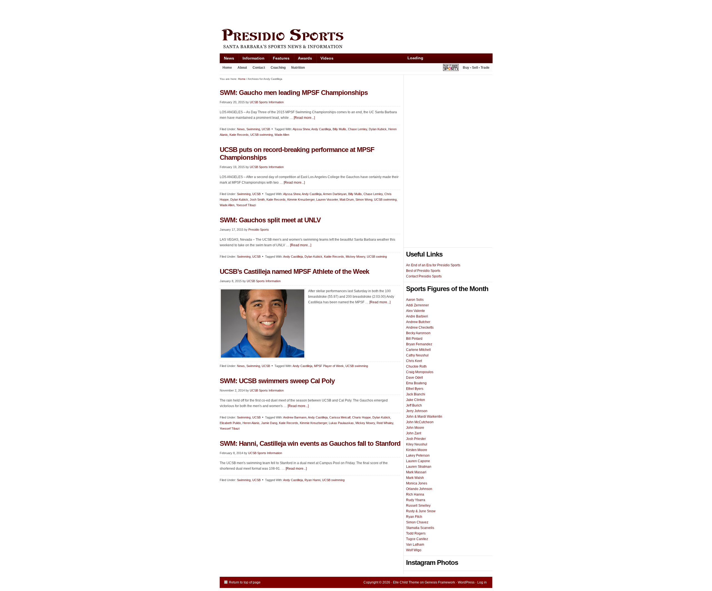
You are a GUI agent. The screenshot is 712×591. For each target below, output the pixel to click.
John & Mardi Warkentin (424, 416)
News (227, 59)
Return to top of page (245, 582)
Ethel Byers (414, 389)
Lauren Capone (418, 461)
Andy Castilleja (321, 129)
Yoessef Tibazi (246, 205)
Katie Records (239, 134)
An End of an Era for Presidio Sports (433, 265)
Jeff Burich (414, 405)
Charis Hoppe (361, 417)
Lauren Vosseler (327, 199)
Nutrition (298, 68)
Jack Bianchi (415, 394)
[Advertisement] (321, 13)
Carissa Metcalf (339, 417)
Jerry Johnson (416, 411)
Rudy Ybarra (415, 500)
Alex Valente (415, 311)
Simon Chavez (417, 522)
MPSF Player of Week (329, 366)
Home (227, 68)
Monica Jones (416, 483)
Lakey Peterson (418, 455)
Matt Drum (347, 199)
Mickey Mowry (355, 256)
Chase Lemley (357, 129)
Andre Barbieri (417, 316)
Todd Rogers (416, 533)
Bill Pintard (414, 339)
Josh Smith (257, 199)
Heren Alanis (251, 423)
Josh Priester (416, 439)
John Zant (413, 433)
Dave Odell (414, 378)
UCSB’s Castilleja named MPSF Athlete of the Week (294, 271)
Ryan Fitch (414, 517)
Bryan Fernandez (419, 344)
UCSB (266, 129)
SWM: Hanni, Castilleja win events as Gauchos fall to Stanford (310, 443)
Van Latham (415, 544)
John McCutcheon (420, 422)
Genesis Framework (440, 582)
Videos (326, 58)
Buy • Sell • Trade (476, 68)
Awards (303, 59)
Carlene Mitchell (418, 350)
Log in (482, 582)
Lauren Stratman (418, 467)
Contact (259, 68)
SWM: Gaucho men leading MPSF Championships (294, 92)
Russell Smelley (418, 506)
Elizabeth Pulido (230, 423)
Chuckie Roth (416, 366)
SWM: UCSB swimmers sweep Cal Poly (277, 381)
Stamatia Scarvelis (420, 528)
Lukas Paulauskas (341, 423)
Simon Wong (363, 199)
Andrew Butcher (418, 322)
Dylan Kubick (378, 129)
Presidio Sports (356, 39)
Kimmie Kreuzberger (301, 199)
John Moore (415, 428)
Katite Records (334, 256)
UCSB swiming (377, 256)
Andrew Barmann (294, 417)
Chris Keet (414, 361)
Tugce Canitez (417, 539)
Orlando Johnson (419, 489)
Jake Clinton (415, 400)
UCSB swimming (261, 134)
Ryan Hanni (312, 480)
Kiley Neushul (416, 444)
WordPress (466, 582)
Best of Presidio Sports (423, 271)
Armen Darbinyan (335, 194)
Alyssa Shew (301, 129)
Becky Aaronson (418, 333)
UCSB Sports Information (267, 102)
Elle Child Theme (406, 582)
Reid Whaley (385, 423)
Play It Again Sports (451, 68)
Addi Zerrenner (417, 305)
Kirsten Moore (416, 450)
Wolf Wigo (413, 550)
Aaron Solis (415, 300)
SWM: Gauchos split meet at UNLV (270, 220)
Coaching (278, 68)
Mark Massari (416, 472)
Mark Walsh (415, 478)
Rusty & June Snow (421, 511)
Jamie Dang (269, 423)
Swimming (253, 129)
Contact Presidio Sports (424, 276)
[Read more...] (304, 118)
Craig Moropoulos (419, 372)
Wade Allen (282, 134)
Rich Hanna (415, 494)
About (241, 69)
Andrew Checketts (420, 327)
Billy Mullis (339, 129)
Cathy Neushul (417, 355)
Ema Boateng (416, 383)
